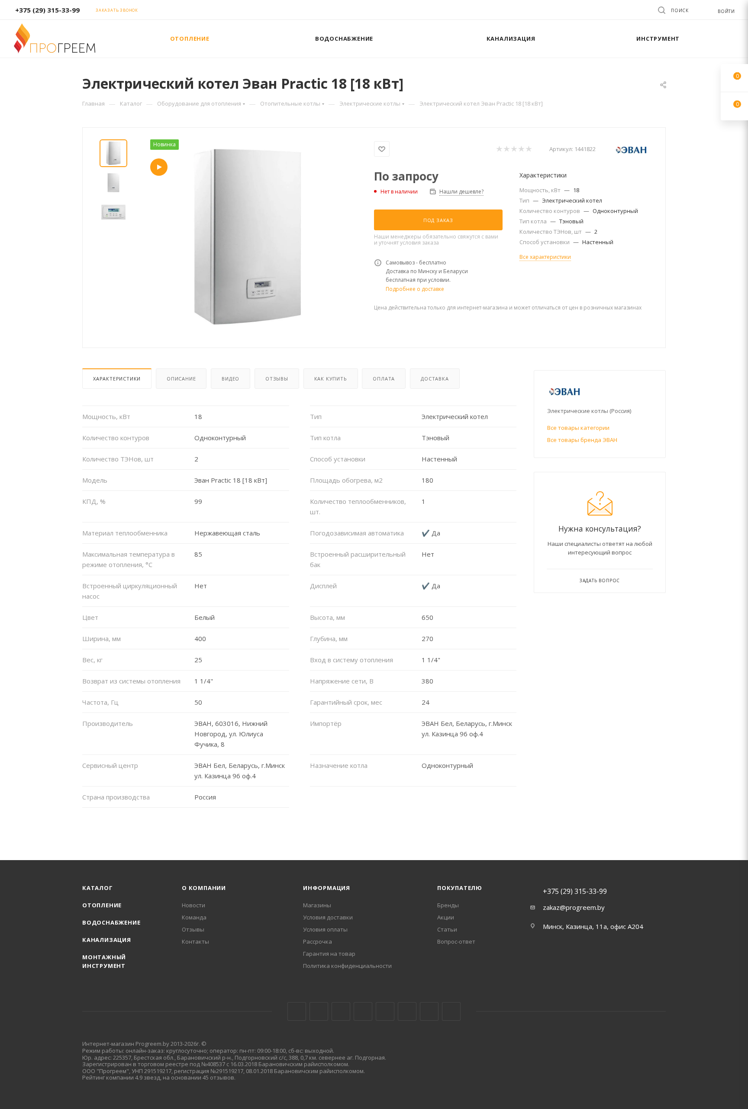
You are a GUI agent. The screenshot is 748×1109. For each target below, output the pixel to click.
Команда (194, 917)
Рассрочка (317, 941)
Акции (445, 917)
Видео (230, 378)
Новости (193, 905)
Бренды (448, 905)
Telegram (363, 1011)
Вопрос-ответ (456, 941)
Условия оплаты (325, 929)
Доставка (434, 378)
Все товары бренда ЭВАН (582, 440)
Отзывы (276, 378)
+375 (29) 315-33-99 (47, 10)
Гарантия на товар (329, 953)
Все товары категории (578, 428)
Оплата (384, 378)
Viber (429, 1011)
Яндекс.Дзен (451, 1011)
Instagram (341, 1011)
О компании (204, 888)
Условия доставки (328, 917)
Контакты (195, 941)
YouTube (385, 1011)
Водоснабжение (111, 922)
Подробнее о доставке (415, 289)
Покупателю (459, 888)
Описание (181, 378)
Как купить (330, 378)
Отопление (102, 905)
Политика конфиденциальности (347, 966)
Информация (326, 888)
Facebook (319, 1011)
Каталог (97, 888)
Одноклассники (407, 1011)
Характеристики (117, 378)
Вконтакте (296, 1011)
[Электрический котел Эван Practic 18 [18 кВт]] (247, 236)
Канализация (106, 940)
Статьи (447, 929)
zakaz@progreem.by (574, 907)
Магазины (317, 905)
